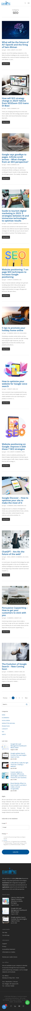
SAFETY (20, 50)
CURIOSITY (13, 50)
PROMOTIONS (22, 223)
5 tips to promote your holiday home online (13, 329)
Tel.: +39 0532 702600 (8, 986)
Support (4, 943)
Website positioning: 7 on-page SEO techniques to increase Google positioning (15, 273)
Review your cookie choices (9, 957)
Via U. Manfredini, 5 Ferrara (10, 981)
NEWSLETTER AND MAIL (8, 723)
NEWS (8, 50)
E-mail (4, 823)
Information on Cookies (8, 952)
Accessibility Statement (8, 949)
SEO (17, 50)
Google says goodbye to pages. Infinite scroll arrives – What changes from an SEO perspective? (15, 158)
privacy (5, 840)
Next (26, 698)
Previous (5, 698)
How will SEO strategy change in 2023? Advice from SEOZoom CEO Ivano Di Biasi (15, 102)
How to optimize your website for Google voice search (14, 384)
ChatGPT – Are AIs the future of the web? (13, 553)
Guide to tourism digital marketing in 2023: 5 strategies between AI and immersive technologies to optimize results (15, 215)
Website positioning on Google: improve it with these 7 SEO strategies (14, 447)
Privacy (4, 833)
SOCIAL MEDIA (23, 333)
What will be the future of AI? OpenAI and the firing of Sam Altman (15, 45)
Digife (4, 50)
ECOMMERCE (14, 108)
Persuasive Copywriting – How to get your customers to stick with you (15, 611)
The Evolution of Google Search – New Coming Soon (14, 666)
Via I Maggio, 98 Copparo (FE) (10, 984)
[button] (29, 3)
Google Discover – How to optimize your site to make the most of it (15, 500)
